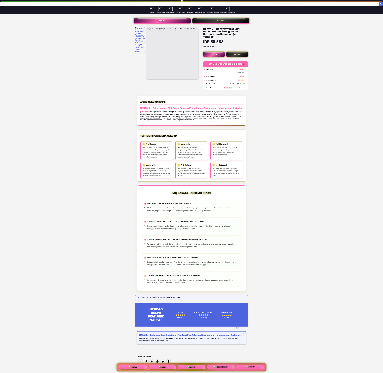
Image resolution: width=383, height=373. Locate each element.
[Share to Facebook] (146, 361)
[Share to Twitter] (140, 361)
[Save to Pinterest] (157, 361)
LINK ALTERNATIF (222, 367)
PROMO (134, 367)
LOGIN (162, 21)
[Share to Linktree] (151, 361)
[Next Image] (196, 53)
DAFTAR (220, 21)
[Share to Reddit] (162, 361)
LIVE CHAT (251, 367)
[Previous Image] (148, 53)
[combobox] (189, 4)
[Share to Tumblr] (168, 361)
